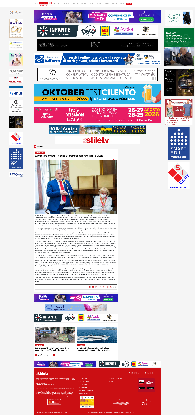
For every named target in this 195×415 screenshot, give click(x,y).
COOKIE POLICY (113, 381)
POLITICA (83, 4)
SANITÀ (91, 4)
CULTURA (99, 4)
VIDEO (129, 3)
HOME (35, 4)
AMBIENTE (114, 4)
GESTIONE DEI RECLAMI (84, 393)
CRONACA (57, 4)
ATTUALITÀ (75, 4)
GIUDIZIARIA (66, 4)
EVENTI (107, 4)
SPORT (122, 4)
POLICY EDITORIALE (83, 378)
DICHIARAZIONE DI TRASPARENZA (87, 390)
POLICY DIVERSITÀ (83, 387)
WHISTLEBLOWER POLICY (115, 378)
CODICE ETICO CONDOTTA (85, 381)
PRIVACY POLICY (83, 384)
